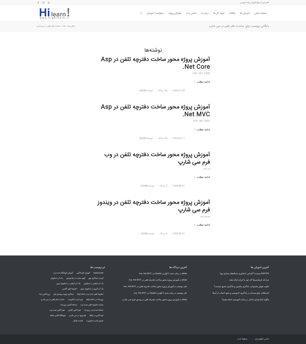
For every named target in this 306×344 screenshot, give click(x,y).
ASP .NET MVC (201, 121)
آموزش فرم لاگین (83, 273)
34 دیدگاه (162, 138)
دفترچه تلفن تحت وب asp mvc (90, 294)
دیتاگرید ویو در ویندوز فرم (64, 294)
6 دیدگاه (163, 234)
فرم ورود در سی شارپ (77, 315)
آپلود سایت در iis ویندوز (75, 278)
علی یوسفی (182, 286)
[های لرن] (54, 13)
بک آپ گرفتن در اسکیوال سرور (68, 283)
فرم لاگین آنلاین (74, 310)
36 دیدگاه (162, 91)
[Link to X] (48, 2)
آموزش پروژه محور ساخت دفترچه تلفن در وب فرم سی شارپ (157, 158)
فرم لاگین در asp (96, 315)
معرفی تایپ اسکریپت (94, 321)
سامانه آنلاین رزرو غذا (68, 305)
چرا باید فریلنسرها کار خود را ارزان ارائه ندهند (249, 279)
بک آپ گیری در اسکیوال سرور (91, 289)
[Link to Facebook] (38, 2)
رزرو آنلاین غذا (44, 294)
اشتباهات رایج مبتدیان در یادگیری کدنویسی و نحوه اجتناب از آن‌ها (240, 292)
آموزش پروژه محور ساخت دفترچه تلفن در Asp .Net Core (155, 63)
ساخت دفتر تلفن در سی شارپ (52, 299)
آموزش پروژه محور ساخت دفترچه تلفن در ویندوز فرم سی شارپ (154, 206)
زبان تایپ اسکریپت (75, 299)
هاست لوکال (78, 321)
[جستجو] (141, 13)
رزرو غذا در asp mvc (94, 299)
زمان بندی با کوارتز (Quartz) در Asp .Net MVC (159, 273)
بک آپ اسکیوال (57, 278)
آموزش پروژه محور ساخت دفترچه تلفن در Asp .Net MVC (155, 110)
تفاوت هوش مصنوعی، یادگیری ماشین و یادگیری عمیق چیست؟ (241, 286)
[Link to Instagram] (43, 2)
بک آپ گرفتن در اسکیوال (93, 283)
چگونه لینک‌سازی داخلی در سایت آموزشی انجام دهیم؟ (245, 299)
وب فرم (206, 169)
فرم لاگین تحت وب (57, 310)
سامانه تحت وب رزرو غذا (93, 310)
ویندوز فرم (205, 216)
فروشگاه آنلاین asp (58, 315)
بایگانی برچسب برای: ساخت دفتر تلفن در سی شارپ (239, 26)
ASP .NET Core (201, 73)
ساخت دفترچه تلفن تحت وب (91, 305)
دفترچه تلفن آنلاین (69, 289)
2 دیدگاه (163, 186)
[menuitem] (260, 13)
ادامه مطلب (203, 82)
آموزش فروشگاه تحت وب (63, 273)
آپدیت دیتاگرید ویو (96, 278)
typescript (98, 273)
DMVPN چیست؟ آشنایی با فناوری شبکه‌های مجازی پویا (244, 273)
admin (143, 91)
